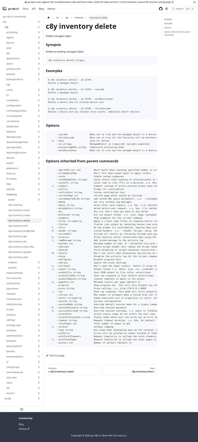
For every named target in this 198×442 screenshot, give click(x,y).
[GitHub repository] (160, 8)
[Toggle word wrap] (148, 134)
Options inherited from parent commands (177, 33)
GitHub (23, 429)
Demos (51, 8)
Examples (168, 23)
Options (167, 27)
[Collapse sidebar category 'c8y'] (39, 27)
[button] (21, 21)
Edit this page (56, 355)
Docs (25, 8)
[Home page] (48, 17)
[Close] (194, 2)
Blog (41, 8)
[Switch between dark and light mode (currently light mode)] (166, 8)
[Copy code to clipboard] (153, 60)
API (34, 8)
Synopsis (168, 19)
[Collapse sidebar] (21, 409)
